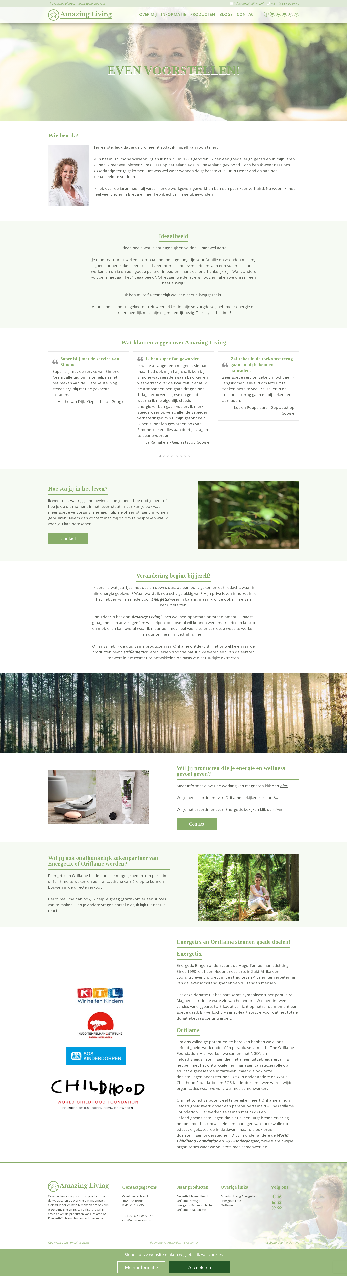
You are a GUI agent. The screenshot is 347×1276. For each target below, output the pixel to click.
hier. (284, 789)
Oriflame (227, 1209)
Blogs (226, 14)
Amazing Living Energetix (238, 1200)
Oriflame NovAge (188, 1204)
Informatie (173, 14)
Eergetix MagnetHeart (192, 1200)
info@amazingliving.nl (248, 3)
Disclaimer (191, 1246)
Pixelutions (291, 1246)
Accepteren (199, 1267)
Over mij (148, 14)
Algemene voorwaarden (165, 1246)
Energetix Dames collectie (195, 1209)
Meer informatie (141, 1267)
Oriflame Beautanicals (192, 1213)
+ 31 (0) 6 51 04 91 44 (285, 3)
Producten (202, 14)
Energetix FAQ (231, 1204)
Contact (246, 14)
